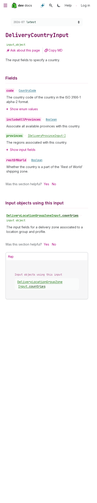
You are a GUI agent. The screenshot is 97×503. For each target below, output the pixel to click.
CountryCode (27, 90)
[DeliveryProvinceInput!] (47, 136)
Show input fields (22, 150)
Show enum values (24, 109)
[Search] (50, 5)
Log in (85, 5)
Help (68, 5)
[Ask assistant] (42, 5)
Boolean (51, 119)
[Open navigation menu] (5, 5)
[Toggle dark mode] (59, 5)
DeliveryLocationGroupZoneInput (42, 215)
